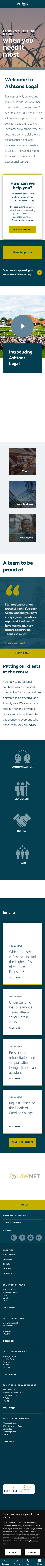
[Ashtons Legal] (22, 4)
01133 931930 (8, 1341)
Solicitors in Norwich (15, 1351)
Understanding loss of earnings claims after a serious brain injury (20, 1012)
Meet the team (22, 655)
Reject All (32, 1552)
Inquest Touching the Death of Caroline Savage (22, 1108)
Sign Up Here (13, 1222)
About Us (8, 1250)
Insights (7, 1259)
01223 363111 (8, 1441)
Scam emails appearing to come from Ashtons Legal (18, 272)
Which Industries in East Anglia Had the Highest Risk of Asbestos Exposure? (22, 962)
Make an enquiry (22, 229)
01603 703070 (9, 1374)
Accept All (13, 1552)
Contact (7, 1273)
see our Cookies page (23, 1537)
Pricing (7, 1268)
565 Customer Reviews (26, 1492)
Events (6, 1264)
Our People (9, 1254)
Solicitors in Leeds (13, 1318)
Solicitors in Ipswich (14, 1284)
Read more (14, 977)
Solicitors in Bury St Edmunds (19, 1385)
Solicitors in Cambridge (16, 1418)
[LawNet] (22, 1176)
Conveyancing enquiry (22, 220)
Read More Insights (22, 1142)
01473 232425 (9, 1307)
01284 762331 (9, 1408)
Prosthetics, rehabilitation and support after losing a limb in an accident (22, 1063)
